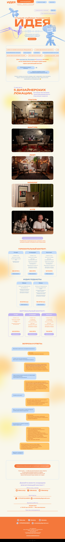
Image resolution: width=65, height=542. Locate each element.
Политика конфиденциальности (32, 535)
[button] (32, 39)
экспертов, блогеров (27, 59)
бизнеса (39, 59)
